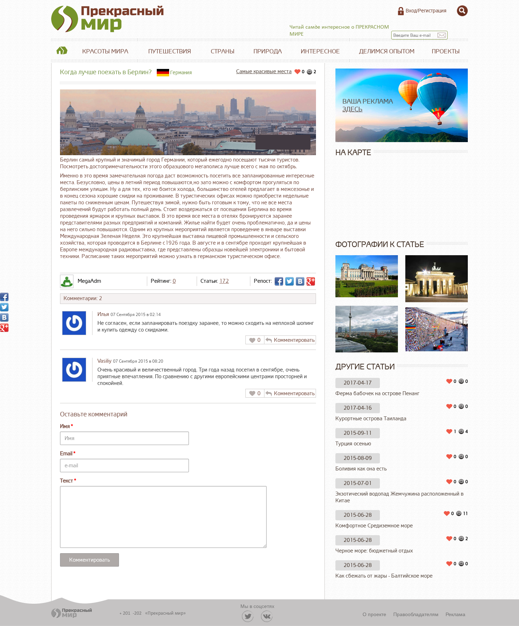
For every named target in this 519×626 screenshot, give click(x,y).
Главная (61, 51)
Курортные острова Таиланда (370, 418)
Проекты (446, 51)
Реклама (455, 614)
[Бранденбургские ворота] (436, 278)
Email (66, 453)
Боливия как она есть (361, 469)
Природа (267, 51)
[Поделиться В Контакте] (300, 281)
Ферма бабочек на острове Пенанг (377, 393)
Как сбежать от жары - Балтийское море (383, 576)
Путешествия (169, 51)
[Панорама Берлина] (366, 329)
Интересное (320, 51)
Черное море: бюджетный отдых (374, 551)
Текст (66, 481)
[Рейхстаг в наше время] (366, 276)
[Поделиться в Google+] (310, 281)
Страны (222, 51)
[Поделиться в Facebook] (279, 281)
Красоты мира (105, 51)
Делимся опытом (386, 51)
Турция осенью (353, 443)
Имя (65, 426)
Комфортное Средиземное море (374, 525)
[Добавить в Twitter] (289, 281)
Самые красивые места (264, 71)
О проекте (374, 614)
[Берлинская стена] (436, 329)
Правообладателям (416, 614)
